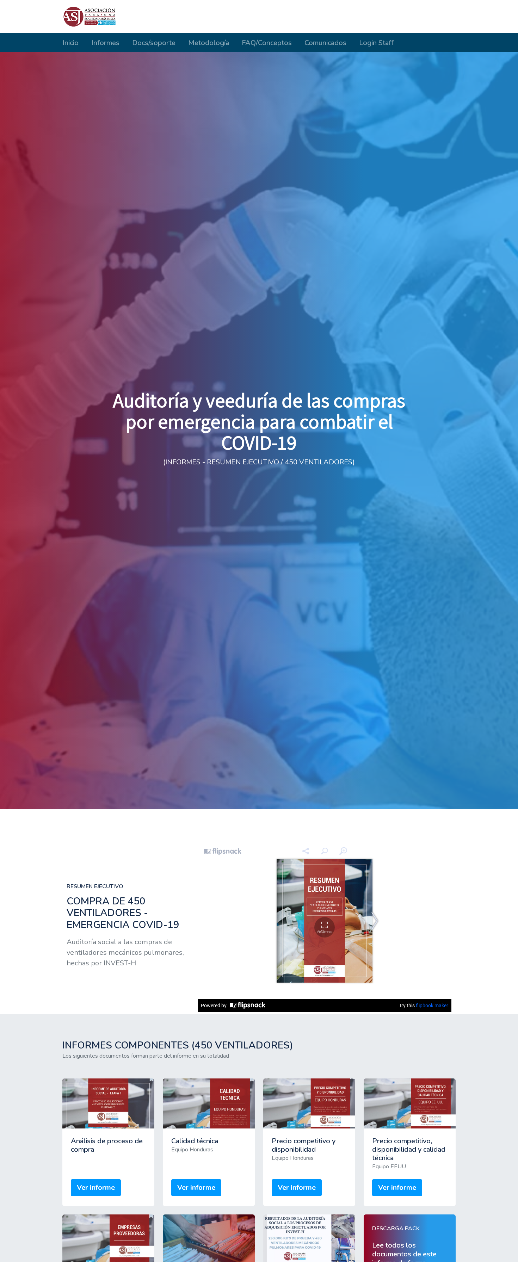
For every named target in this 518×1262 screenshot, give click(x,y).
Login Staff (376, 43)
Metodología (208, 43)
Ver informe (96, 1187)
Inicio (70, 43)
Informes (105, 43)
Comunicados (325, 43)
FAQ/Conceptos (267, 43)
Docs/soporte (153, 43)
